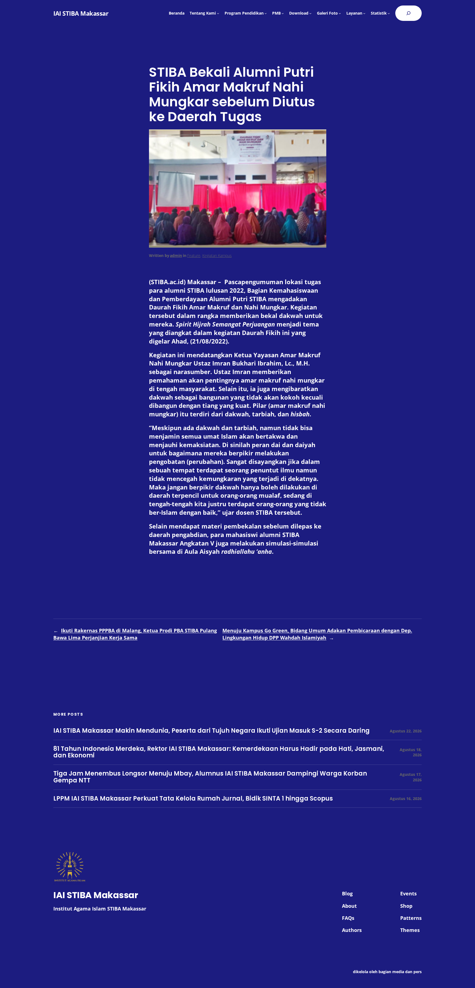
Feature (193, 255)
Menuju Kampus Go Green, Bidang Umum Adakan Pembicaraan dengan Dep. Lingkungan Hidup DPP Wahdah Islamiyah (317, 634)
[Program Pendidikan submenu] (265, 13)
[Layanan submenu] (364, 13)
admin (176, 255)
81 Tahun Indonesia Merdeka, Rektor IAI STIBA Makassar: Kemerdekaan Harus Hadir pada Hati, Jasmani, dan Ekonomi (218, 752)
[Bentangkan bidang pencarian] (408, 13)
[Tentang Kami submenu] (218, 13)
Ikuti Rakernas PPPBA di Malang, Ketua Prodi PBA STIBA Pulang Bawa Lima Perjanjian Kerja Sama (135, 634)
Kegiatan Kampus (217, 255)
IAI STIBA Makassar (80, 13)
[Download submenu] (310, 13)
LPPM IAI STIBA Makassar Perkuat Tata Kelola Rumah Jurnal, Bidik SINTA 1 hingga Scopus (193, 798)
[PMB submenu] (282, 13)
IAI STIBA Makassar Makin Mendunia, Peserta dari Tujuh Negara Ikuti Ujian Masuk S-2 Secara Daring (211, 730)
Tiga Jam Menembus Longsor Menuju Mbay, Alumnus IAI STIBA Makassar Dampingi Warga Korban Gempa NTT (210, 777)
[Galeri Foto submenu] (340, 13)
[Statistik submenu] (389, 13)
